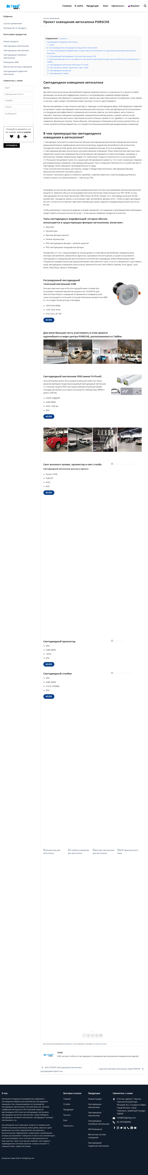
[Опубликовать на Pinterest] (97, 1036)
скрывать (63, 38)
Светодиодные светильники (16, 46)
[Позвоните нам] (128, 1128)
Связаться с (118, 5)
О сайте (79, 5)
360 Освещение (95, 1129)
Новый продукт (95, 1099)
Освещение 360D (11, 62)
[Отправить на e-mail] (125, 1128)
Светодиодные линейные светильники (14, 56)
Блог (105, 5)
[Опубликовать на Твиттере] (88, 1036)
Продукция (92, 5)
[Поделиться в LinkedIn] (101, 1036)
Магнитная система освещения (17, 66)
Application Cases (71, 1044)
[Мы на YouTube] (135, 1128)
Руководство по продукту (14, 28)
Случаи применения (12, 23)
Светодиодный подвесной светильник (15, 73)
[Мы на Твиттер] (121, 1128)
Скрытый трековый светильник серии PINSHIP (120, 1069)
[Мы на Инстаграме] (118, 1128)
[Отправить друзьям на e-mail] (93, 1036)
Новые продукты (11, 41)
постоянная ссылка (100, 1044)
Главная (67, 5)
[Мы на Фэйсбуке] (114, 1128)
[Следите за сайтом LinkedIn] (132, 1128)
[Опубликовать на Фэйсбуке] (84, 1036)
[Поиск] (145, 5)
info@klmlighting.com (126, 1117)
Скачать (67, 1115)
